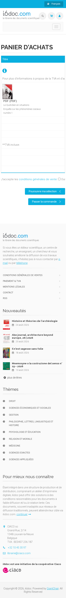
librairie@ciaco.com (19, 553)
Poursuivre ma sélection (43, 191)
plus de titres (14, 377)
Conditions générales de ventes (23, 275)
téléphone (21, 263)
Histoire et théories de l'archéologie (35, 321)
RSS (5, 298)
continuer (21, 514)
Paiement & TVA (12, 281)
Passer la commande (44, 201)
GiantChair (53, 588)
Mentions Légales (14, 286)
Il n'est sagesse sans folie (27, 348)
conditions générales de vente (38, 179)
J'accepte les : (33, 179)
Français (55, 4)
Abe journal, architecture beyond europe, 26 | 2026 (32, 336)
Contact (8, 292)
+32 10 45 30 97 (16, 547)
